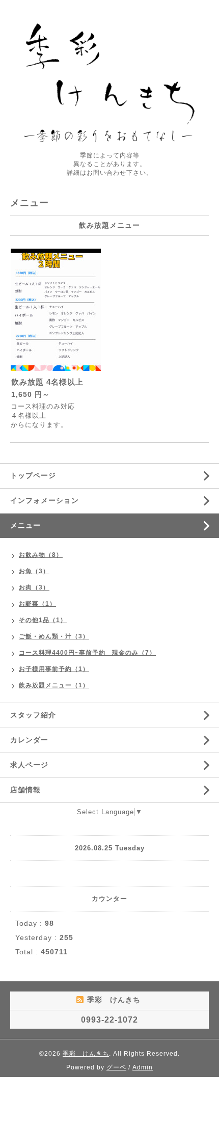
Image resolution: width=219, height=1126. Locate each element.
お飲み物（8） (41, 554)
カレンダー (29, 740)
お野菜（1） (37, 603)
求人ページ (29, 765)
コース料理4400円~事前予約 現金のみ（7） (87, 652)
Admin (142, 1067)
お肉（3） (34, 587)
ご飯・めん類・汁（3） (54, 636)
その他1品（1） (43, 620)
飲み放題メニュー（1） (54, 685)
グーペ (116, 1067)
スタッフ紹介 (33, 715)
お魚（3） (34, 571)
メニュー (25, 525)
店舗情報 (25, 790)
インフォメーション (44, 500)
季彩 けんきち (86, 1053)
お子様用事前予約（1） (54, 669)
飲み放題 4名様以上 (47, 382)
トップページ (33, 475)
